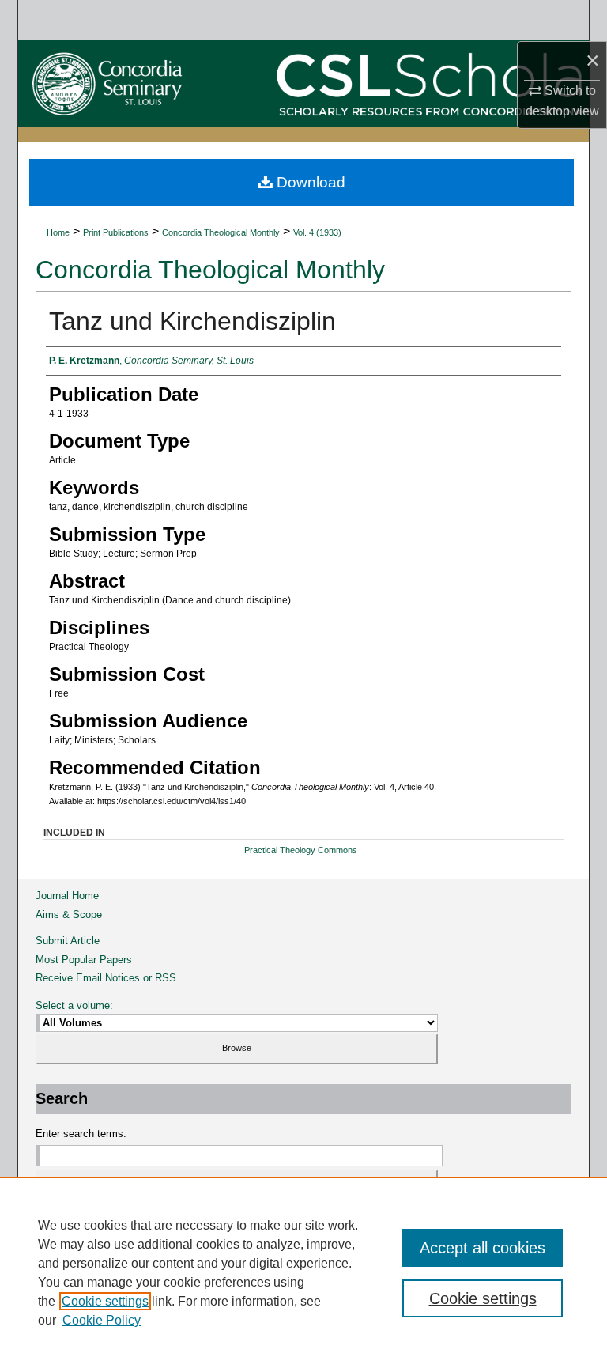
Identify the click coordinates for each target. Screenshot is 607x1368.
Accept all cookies (482, 1248)
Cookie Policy (101, 1320)
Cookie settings (105, 1301)
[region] (303, 1272)
